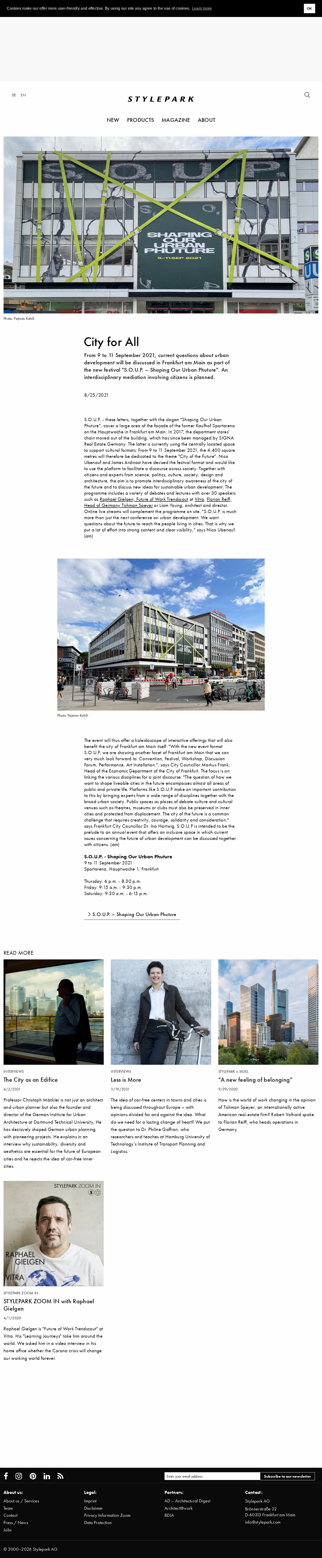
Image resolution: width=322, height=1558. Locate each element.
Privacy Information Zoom (107, 1515)
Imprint (90, 1501)
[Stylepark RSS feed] (60, 1476)
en (23, 95)
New (113, 119)
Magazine (175, 119)
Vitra (199, 499)
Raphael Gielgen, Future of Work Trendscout (144, 499)
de (14, 95)
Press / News (16, 1522)
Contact (10, 1515)
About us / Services (21, 1501)
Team (8, 1508)
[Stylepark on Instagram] (19, 1476)
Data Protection (98, 1522)
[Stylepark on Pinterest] (33, 1476)
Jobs (8, 1530)
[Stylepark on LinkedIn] (47, 1476)
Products (140, 119)
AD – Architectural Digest (187, 1501)
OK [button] (309, 8)
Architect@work (179, 1508)
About (206, 119)
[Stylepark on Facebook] (6, 1476)
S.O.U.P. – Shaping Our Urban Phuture (134, 914)
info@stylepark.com (263, 1522)
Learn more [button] (202, 8)
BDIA (169, 1515)
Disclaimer (93, 1508)
